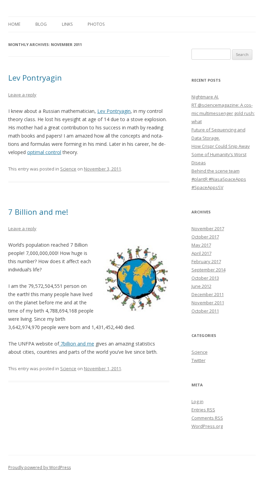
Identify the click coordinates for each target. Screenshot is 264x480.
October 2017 (205, 237)
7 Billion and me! (38, 212)
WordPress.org (207, 426)
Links (67, 24)
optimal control (44, 152)
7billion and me (76, 343)
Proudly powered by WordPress (39, 467)
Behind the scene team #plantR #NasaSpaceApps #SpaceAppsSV (218, 179)
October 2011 (205, 311)
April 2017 (201, 253)
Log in (197, 401)
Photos (96, 24)
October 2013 (205, 278)
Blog (41, 24)
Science (68, 169)
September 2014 (208, 270)
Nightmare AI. (205, 97)
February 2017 (206, 261)
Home (14, 24)
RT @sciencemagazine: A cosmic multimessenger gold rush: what (223, 113)
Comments (207, 418)
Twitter (198, 360)
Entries (203, 410)
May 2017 (201, 245)
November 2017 (207, 228)
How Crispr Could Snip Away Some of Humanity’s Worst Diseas (220, 154)
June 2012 (201, 286)
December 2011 (207, 294)
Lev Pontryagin (35, 77)
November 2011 (207, 303)
